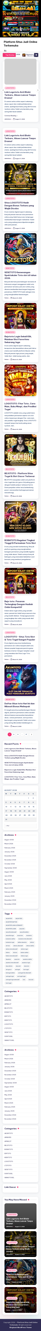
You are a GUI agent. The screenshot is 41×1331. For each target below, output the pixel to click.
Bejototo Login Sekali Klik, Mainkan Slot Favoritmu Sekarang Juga (18, 347)
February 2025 (9, 900)
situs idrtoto (9, 974)
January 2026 (9, 860)
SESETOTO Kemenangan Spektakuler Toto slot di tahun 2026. (20, 283)
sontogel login (10, 984)
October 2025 (9, 872)
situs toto (26, 974)
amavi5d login (10, 944)
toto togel (8, 991)
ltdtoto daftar (24, 961)
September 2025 (10, 876)
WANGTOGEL (9, 1049)
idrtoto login (24, 957)
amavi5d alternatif (11, 940)
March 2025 (8, 896)
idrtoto (32, 950)
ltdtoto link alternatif (11, 964)
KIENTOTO (8, 1028)
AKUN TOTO (19, 927)
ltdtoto (8, 961)
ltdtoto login (24, 964)
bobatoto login (10, 950)
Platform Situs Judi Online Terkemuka (20, 43)
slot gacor (9, 978)
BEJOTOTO (10, 477)
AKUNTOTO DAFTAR (11, 930)
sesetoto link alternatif (12, 971)
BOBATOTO (10, 340)
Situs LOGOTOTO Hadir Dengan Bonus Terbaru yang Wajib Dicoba (19, 100)
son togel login (21, 984)
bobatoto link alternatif (25, 947)
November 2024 (10, 912)
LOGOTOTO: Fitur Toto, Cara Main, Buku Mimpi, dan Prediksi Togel (20, 415)
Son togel (26, 978)
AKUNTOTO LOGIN (11, 937)
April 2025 (8, 892)
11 (10, 815)
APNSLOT (7, 1012)
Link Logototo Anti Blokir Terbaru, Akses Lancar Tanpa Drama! (20, 146)
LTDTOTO (7, 1036)
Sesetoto (8, 967)
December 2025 (10, 864)
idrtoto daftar (30, 954)
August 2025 (9, 880)
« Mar (7, 834)
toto (24, 988)
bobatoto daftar (10, 947)
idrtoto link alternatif (11, 957)
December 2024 (10, 908)
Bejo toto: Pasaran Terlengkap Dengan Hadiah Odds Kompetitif (18, 612)
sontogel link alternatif (24, 981)
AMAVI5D (7, 1008)
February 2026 (9, 856)
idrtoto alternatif (18, 954)
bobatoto (29, 944)
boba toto (20, 944)
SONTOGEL (8, 1045)
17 (26, 742)
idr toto (8, 954)
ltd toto (15, 961)
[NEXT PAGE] (31, 743)
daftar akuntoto (22, 950)
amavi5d (21, 937)
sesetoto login (26, 971)
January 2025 (9, 904)
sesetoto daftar (27, 967)
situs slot (18, 974)
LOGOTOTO (10, 94)
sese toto (17, 967)
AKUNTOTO (10, 708)
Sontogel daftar (10, 981)
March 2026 (8, 852)
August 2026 (9, 848)
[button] (10, 124)
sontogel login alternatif (12, 988)
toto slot (31, 988)
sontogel (17, 978)
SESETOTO (10, 276)
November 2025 (10, 868)
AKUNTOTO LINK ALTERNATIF (14, 933)
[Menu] (5, 50)
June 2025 (8, 884)
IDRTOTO (7, 1024)
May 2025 (8, 888)
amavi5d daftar (24, 940)
